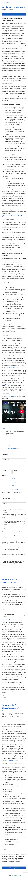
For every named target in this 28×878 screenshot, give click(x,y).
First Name (6, 454)
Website (5, 503)
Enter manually (14, 489)
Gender (4, 609)
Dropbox (14, 482)
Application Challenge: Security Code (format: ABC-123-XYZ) (12, 536)
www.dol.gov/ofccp (13, 760)
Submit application (14, 868)
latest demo (10, 396)
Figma (5, 384)
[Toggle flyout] (10, 472)
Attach (14, 478)
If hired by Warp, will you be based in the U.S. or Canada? (14, 510)
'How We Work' (12, 367)
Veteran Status (6, 695)
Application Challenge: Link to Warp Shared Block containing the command (13, 548)
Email (4, 465)
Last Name (6, 459)
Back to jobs (6, 2)
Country (5, 470)
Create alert (9, 435)
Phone (15, 470)
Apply (14, 14)
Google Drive (14, 485)
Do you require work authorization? (12, 528)
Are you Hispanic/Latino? (9, 614)
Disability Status (7, 847)
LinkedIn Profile (7, 498)
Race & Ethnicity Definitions (9, 619)
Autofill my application (14, 448)
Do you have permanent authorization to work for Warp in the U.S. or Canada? (14, 522)
